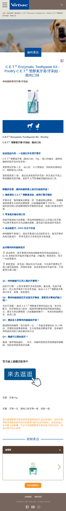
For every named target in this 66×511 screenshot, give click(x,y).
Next (59, 467)
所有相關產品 (33, 485)
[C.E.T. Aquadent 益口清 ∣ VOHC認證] (33, 474)
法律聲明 (28, 497)
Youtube (33, 507)
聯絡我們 (38, 497)
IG (38, 507)
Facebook (62, 60)
